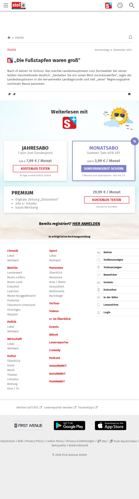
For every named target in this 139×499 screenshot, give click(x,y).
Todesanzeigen (113, 267)
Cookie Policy (55, 441)
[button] (130, 37)
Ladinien (13, 291)
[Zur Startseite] (9, 38)
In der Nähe (111, 297)
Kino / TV (13, 388)
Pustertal (13, 300)
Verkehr (108, 282)
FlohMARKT (57, 381)
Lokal (10, 255)
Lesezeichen (111, 304)
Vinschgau (13, 309)
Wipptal (12, 314)
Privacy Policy (34, 441)
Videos (54, 311)
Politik (19, 37)
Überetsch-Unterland (21, 305)
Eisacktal (13, 286)
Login (107, 312)
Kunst (10, 365)
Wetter (108, 252)
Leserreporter (59, 342)
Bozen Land (14, 282)
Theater (12, 374)
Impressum (7, 441)
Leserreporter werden (58, 407)
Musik (11, 370)
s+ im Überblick (60, 319)
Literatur (13, 379)
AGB (20, 441)
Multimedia (56, 291)
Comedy (54, 350)
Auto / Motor (57, 282)
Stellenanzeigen (113, 259)
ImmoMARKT (58, 366)
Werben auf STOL (27, 407)
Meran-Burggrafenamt (21, 295)
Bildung (12, 384)
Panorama (56, 268)
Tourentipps (86, 407)
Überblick (13, 361)
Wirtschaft (14, 339)
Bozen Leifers (16, 277)
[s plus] (108, 5)
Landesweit (14, 272)
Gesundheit (56, 286)
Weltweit (13, 260)
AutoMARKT (57, 374)
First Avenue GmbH (74, 455)
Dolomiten (110, 289)
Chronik (12, 251)
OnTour (54, 303)
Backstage (56, 295)
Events (54, 327)
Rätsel (53, 335)
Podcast (54, 358)
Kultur (11, 356)
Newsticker (110, 274)
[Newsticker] (120, 5)
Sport (53, 251)
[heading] (69, 60)
